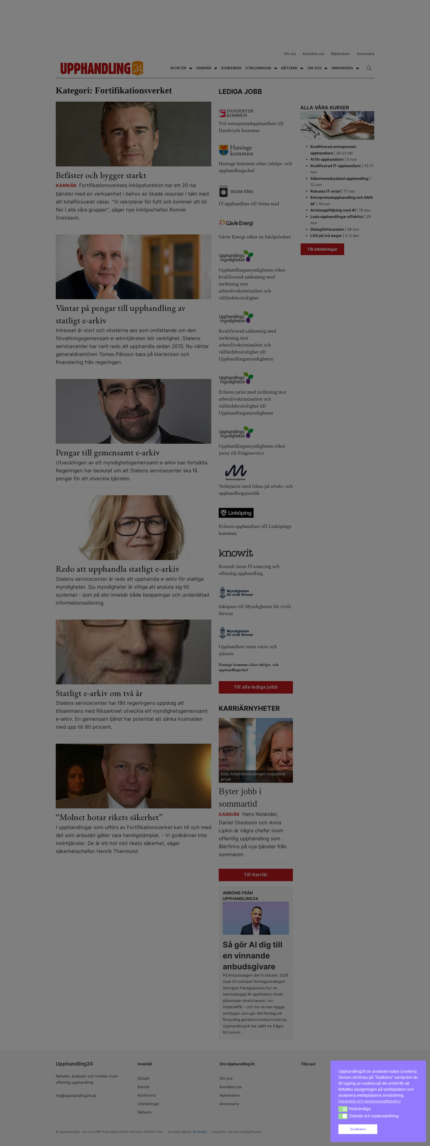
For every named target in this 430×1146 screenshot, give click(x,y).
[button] (398, 1129)
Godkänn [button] (358, 1129)
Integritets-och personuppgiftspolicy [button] (369, 1101)
